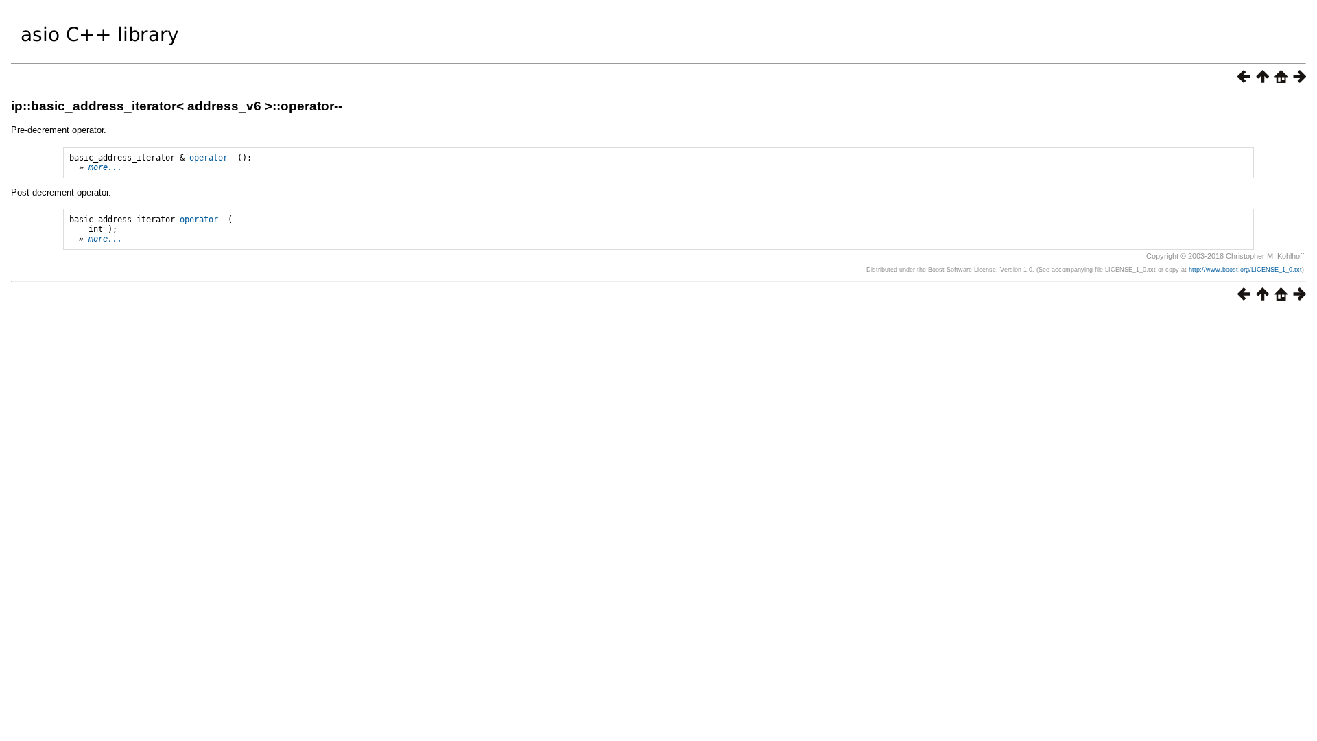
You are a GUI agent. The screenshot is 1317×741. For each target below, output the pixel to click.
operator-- (213, 158)
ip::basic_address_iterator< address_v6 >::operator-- (176, 106)
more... (105, 167)
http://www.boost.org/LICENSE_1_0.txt (1245, 269)
